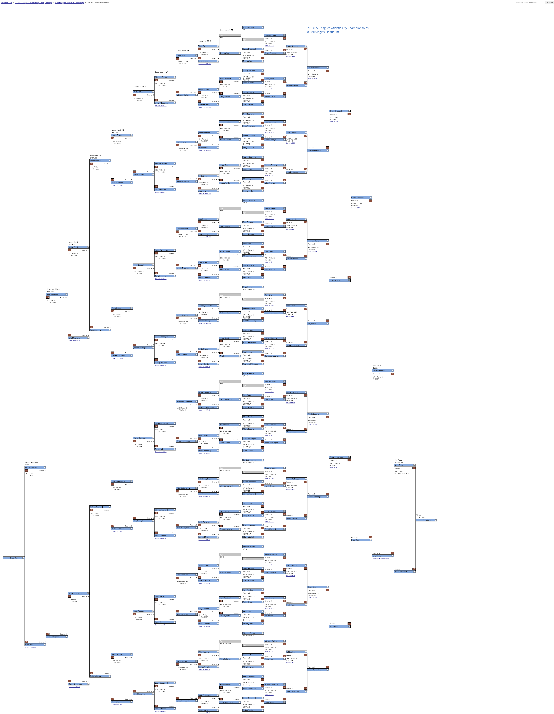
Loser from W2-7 (204, 453)
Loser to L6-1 (355, 208)
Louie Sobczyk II (249, 698)
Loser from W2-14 (205, 150)
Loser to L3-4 (290, 56)
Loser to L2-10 (269, 305)
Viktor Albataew (249, 342)
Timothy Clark (248, 27)
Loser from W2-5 (204, 540)
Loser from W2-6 (204, 496)
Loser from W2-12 (205, 237)
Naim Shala (247, 602)
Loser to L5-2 (334, 467)
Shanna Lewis (248, 580)
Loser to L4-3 (312, 78)
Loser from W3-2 (160, 279)
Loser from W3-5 (160, 711)
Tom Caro (247, 243)
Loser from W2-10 (205, 323)
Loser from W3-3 (160, 192)
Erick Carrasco (249, 525)
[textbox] (530, 2)
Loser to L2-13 (269, 175)
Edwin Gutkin (248, 407)
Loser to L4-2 (312, 597)
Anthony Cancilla (250, 308)
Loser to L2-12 (269, 219)
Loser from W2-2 (204, 670)
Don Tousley (248, 222)
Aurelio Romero (249, 157)
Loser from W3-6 (160, 625)
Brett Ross (247, 611)
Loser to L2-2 (269, 651)
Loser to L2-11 (269, 262)
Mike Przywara (249, 179)
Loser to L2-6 (269, 478)
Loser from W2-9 (204, 367)
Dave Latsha (248, 450)
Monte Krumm (249, 135)
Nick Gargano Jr (249, 395)
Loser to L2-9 (269, 348)
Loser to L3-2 (290, 229)
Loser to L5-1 (334, 121)
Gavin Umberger (250, 460)
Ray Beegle (247, 352)
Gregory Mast (248, 104)
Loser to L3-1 (290, 316)
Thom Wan (247, 61)
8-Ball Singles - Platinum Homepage (69, 2)
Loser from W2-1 (204, 713)
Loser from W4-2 (117, 704)
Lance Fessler (248, 234)
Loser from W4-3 (117, 185)
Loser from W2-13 (205, 194)
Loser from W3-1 (160, 365)
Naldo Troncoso (249, 481)
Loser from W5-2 (74, 687)
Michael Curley (249, 633)
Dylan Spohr (248, 710)
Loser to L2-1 (269, 695)
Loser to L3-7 (290, 489)
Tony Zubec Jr (248, 147)
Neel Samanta (248, 114)
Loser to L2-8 (269, 392)
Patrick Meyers (249, 200)
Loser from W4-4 (117, 358)
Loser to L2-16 (269, 46)
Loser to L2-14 (269, 132)
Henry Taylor (248, 191)
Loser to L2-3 (269, 608)
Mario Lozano (248, 429)
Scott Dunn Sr (248, 82)
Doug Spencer (248, 515)
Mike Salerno (248, 667)
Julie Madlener (249, 265)
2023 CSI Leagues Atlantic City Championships (33, 2)
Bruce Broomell (249, 49)
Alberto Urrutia (249, 546)
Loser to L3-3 (290, 143)
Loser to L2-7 (269, 435)
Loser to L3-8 (290, 403)
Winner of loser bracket (381, 558)
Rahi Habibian (248, 373)
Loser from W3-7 (160, 538)
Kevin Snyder (248, 330)
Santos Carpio (248, 92)
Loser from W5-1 (74, 341)
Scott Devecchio (249, 688)
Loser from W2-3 (204, 626)
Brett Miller (247, 277)
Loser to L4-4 (312, 251)
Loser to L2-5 (269, 522)
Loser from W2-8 (204, 410)
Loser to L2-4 (269, 565)
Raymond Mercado (250, 364)
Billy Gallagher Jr (249, 494)
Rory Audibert (248, 590)
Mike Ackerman (249, 256)
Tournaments (6, 2)
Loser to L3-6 (290, 576)
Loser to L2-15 (269, 89)
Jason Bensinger (249, 438)
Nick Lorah (247, 503)
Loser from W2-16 (205, 64)
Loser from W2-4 (204, 583)
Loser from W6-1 (31, 647)
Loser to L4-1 (312, 424)
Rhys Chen (247, 287)
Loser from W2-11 (205, 280)
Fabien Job (247, 655)
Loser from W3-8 (160, 452)
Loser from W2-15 (205, 107)
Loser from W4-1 (117, 531)
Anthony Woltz (249, 676)
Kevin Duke (247, 169)
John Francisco (249, 126)
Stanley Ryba (248, 623)
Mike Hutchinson (250, 417)
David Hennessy (249, 320)
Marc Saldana (248, 568)
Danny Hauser (249, 70)
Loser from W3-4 (160, 106)
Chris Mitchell (248, 537)
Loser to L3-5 (290, 662)
